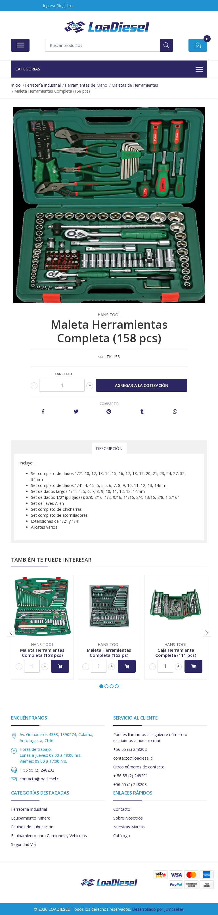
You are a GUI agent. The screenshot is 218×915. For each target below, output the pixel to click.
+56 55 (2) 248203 (130, 784)
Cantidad (63, 374)
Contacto (121, 809)
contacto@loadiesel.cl (40, 778)
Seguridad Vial (24, 844)
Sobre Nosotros (128, 818)
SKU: (101, 357)
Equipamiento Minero (31, 818)
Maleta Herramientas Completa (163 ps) (109, 652)
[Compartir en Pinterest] (108, 411)
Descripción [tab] (109, 448)
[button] (101, 686)
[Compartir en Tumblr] (142, 411)
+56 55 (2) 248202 (130, 749)
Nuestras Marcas (129, 826)
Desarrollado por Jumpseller (157, 909)
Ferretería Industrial (29, 809)
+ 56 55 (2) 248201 (130, 775)
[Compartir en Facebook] (43, 411)
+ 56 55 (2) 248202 (37, 770)
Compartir (109, 403)
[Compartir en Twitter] (76, 411)
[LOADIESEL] (106, 27)
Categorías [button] (27, 69)
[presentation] (11, 632)
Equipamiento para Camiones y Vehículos (49, 835)
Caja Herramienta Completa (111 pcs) (175, 652)
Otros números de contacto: (139, 767)
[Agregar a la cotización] (60, 666)
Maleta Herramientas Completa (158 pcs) (42, 652)
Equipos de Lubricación (32, 826)
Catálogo (121, 835)
